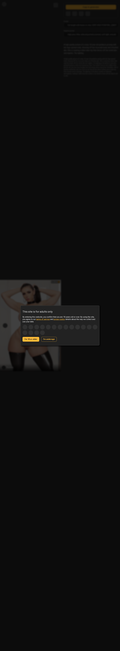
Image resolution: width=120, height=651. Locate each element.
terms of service (43, 319)
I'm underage (49, 339)
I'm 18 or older (30, 339)
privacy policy (59, 319)
